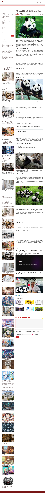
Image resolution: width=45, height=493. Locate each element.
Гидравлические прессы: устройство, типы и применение (7, 159)
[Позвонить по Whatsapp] (39, 2)
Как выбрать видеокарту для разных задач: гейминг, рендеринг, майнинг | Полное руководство (8, 384)
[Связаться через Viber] (42, 2)
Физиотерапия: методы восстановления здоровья (6, 338)
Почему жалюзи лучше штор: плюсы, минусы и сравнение (8, 411)
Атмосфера (4, 15)
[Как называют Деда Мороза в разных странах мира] (20, 302)
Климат (3, 23)
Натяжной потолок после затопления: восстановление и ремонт (7, 381)
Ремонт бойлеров (5, 306)
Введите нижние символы (19, 334)
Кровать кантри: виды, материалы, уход (7, 285)
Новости (3, 27)
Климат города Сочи (5, 58)
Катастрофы (4, 22)
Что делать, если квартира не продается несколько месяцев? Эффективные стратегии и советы (7, 389)
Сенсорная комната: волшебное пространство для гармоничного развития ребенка (7, 317)
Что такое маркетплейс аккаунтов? (7, 444)
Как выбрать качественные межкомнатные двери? (6, 359)
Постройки (4, 29)
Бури (3, 17)
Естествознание (18, 14)
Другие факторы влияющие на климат (7, 197)
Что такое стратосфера (5, 31)
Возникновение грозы (5, 202)
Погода (3, 28)
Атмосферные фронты (5, 16)
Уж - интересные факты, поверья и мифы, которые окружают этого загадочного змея (39, 313)
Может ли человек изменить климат (7, 26)
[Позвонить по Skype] (37, 2)
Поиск (12, 35)
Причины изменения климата (6, 52)
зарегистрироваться (30, 332)
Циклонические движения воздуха (7, 203)
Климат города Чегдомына (5, 485)
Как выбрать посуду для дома (7, 454)
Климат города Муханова (5, 488)
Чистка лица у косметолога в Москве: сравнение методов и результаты (8, 387)
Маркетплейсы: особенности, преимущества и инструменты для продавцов (7, 370)
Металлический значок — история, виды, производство (7, 475)
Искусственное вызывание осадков (7, 200)
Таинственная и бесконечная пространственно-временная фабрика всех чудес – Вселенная (20, 313)
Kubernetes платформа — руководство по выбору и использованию (7, 142)
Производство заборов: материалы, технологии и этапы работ (7, 104)
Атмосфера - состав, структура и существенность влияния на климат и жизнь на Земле (39, 305)
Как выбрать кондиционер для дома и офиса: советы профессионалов (7, 68)
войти (19, 332)
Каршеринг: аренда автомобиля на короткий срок (8, 443)
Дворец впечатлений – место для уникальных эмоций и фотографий (7, 296)
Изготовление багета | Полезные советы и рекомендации (7, 432)
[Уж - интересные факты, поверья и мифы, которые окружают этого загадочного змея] (39, 309)
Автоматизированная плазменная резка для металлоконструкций (7, 401)
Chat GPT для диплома (5, 41)
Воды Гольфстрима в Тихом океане (7, 51)
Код (28, 317)
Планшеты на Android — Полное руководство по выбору (7, 465)
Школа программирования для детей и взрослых (8, 348)
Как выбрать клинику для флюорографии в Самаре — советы (8, 422)
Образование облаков (5, 201)
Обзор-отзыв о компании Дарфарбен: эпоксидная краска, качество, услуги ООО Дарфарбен (8, 123)
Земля (3, 20)
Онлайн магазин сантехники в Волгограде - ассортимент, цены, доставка (8, 177)
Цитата (26, 317)
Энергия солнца (4, 32)
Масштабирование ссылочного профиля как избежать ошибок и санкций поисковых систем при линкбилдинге (8, 45)
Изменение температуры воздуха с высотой (8, 47)
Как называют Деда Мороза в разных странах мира (19, 304)
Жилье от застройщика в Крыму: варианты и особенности (7, 283)
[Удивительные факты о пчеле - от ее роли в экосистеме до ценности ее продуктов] (29, 302)
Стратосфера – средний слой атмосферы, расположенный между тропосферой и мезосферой (29, 313)
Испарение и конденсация (6, 21)
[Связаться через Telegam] (40, 2)
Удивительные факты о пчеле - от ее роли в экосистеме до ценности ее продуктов (29, 305)
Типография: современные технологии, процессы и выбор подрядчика (7, 87)
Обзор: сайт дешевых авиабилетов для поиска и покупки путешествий (8, 273)
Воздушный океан (4, 18)
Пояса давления (4, 198)
